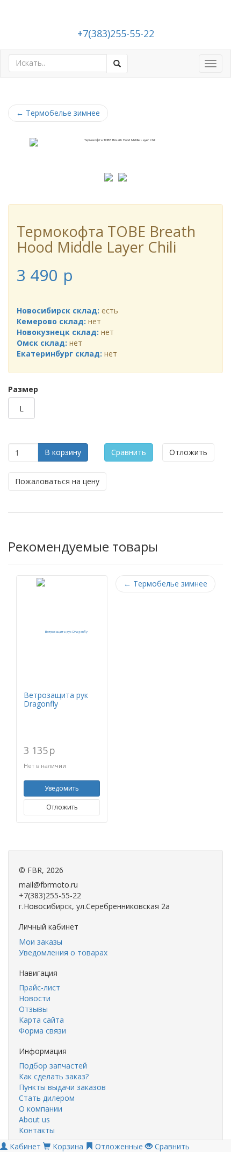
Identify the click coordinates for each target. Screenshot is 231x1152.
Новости (34, 998)
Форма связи (42, 1030)
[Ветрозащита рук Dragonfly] (62, 632)
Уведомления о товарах (63, 952)
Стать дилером (47, 1098)
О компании (40, 1109)
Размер (23, 389)
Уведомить (62, 788)
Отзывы (33, 1009)
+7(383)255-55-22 (115, 33)
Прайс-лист (39, 987)
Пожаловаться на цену (57, 481)
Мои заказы (40, 942)
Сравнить (128, 452)
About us (34, 1119)
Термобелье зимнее (58, 113)
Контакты (37, 1130)
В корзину (63, 452)
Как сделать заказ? (54, 1076)
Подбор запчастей (53, 1065)
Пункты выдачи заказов (62, 1087)
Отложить (188, 452)
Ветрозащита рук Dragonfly (56, 699)
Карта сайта (41, 1020)
